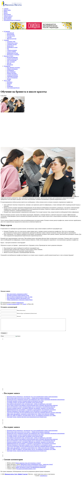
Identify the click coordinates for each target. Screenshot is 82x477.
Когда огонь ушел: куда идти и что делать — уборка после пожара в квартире (28, 398)
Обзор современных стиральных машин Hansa (20, 299)
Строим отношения (12, 74)
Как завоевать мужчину (13, 67)
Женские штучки (11, 38)
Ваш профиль (7, 18)
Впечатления (10, 34)
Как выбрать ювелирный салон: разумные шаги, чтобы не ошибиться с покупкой (29, 404)
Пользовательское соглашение (12, 20)
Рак (8, 48)
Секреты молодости (12, 59)
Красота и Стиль (8, 56)
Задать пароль (7, 17)
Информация (20, 302)
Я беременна (10, 70)
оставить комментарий (13, 304)
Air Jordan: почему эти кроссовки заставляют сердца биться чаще (25, 402)
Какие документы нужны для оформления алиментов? (31, 467)
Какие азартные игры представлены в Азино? (28, 463)
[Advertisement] (24, 130)
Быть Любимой (11, 72)
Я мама (9, 79)
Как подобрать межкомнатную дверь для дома (19, 297)
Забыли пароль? (8, 16)
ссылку (24, 304)
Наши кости (10, 46)
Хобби (9, 85)
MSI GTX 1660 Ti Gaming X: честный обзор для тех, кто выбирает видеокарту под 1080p (31, 415)
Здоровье (6, 40)
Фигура (9, 63)
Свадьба (9, 37)
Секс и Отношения (12, 77)
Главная (6, 8)
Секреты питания (12, 50)
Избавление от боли (12, 53)
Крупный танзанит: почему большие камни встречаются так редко (25, 401)
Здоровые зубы (11, 41)
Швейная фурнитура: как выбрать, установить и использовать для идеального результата (31, 409)
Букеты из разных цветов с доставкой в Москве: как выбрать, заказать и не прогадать (30, 408)
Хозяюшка (10, 86)
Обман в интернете (12, 69)
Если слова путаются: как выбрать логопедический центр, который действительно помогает (32, 405)
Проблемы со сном (12, 47)
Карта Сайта (7, 10)
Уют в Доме (7, 80)
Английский (10, 33)
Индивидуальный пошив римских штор (18, 295)
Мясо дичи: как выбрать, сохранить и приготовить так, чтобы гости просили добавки (30, 414)
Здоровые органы (12, 44)
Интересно (10, 64)
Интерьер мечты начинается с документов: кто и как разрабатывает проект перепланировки (32, 396)
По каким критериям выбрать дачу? (26, 468)
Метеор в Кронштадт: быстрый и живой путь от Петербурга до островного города (29, 411)
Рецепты (9, 83)
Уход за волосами (11, 60)
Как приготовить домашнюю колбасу (17, 294)
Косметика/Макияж (12, 57)
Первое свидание (11, 73)
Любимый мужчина (12, 76)
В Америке (7, 31)
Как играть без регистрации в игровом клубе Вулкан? (31, 465)
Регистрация (7, 14)
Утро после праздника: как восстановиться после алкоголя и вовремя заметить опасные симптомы (34, 412)
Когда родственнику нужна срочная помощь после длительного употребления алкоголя (31, 406)
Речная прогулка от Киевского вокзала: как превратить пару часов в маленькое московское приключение (36, 399)
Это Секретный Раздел (13, 87)
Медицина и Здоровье (13, 54)
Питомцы (9, 82)
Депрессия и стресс (12, 43)
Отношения (7, 66)
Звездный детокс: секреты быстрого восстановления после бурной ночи (27, 417)
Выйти (6, 13)
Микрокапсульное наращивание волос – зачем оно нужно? (37, 464)
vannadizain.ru (43, 475)
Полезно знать (11, 35)
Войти (5, 11)
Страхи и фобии (11, 51)
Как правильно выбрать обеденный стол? (18, 298)
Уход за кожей (11, 61)
